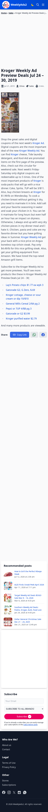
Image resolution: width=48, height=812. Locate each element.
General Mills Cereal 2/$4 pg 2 (23, 303)
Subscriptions (9, 784)
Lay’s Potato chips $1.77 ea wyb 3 (24, 285)
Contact (6, 749)
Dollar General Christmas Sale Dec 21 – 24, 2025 (27, 620)
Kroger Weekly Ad (29, 150)
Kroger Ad (38, 143)
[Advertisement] (24, 39)
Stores (5, 780)
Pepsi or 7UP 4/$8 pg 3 (18, 308)
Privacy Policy (9, 767)
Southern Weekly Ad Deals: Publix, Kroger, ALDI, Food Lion (28, 608)
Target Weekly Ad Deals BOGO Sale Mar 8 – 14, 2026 (27, 596)
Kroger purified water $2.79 (21, 318)
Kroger (14, 154)
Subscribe (22, 716)
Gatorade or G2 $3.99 (18, 313)
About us (6, 745)
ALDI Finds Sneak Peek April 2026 (29, 584)
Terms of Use (8, 762)
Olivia (21, 86)
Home (4, 13)
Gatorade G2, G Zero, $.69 (20, 289)
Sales (11, 13)
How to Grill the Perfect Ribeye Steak (28, 572)
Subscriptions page (30, 724)
